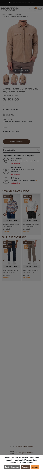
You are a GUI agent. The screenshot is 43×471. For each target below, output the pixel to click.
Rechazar (25, 467)
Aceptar (35, 467)
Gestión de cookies (12, 467)
